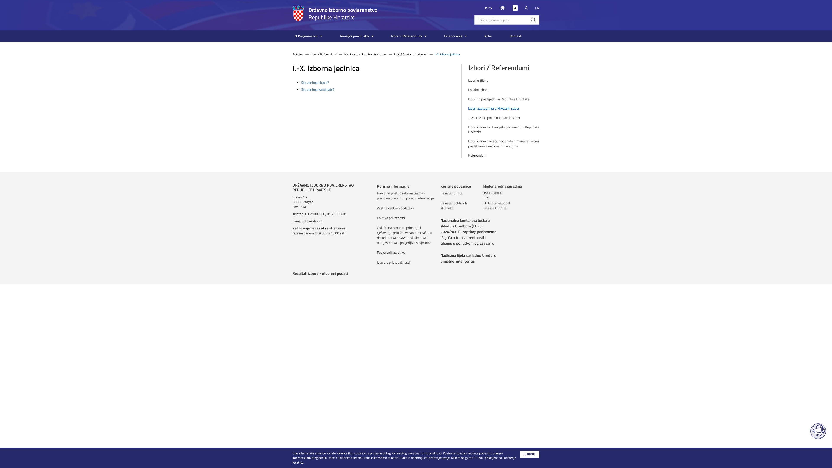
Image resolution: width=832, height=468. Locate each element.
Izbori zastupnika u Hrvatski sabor (365, 54)
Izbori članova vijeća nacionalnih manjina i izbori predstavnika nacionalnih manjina (503, 144)
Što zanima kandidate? (318, 89)
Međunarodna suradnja (502, 186)
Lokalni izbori (478, 89)
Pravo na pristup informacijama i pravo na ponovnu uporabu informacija (405, 195)
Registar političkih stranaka (453, 205)
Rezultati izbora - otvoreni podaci (320, 273)
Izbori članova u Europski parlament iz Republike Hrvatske (504, 130)
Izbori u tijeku (478, 80)
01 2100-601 (337, 213)
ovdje (446, 457)
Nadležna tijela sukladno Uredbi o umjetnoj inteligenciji (468, 258)
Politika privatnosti (391, 217)
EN (537, 8)
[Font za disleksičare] (488, 8)
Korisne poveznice (455, 186)
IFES (486, 198)
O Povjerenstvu (306, 36)
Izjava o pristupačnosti (393, 262)
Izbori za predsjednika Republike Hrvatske (499, 99)
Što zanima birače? (315, 82)
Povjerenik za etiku (391, 252)
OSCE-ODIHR (492, 193)
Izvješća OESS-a (495, 208)
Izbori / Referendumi (406, 36)
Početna (298, 54)
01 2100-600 (315, 213)
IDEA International (496, 203)
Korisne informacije (393, 186)
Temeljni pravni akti (354, 36)
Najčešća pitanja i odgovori (410, 54)
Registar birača (451, 193)
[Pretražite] (533, 20)
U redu (529, 454)
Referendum (477, 155)
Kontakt (516, 36)
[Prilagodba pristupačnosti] (502, 8)
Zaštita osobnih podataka (395, 208)
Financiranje (453, 36)
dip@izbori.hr (314, 221)
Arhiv (488, 36)
